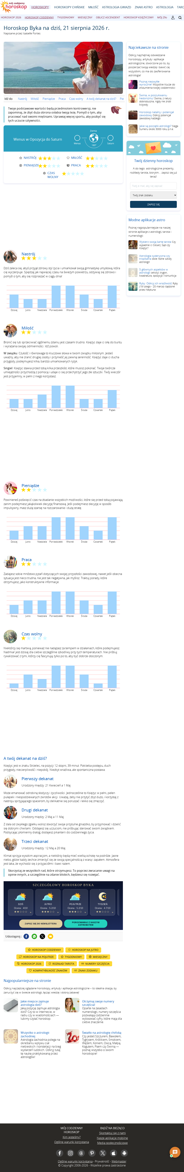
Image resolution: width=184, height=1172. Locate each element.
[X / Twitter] (103, 1153)
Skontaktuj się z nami (112, 1133)
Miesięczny (85, 17)
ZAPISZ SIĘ (153, 204)
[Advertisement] (63, 214)
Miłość (93, 7)
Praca (62, 99)
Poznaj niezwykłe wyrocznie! (157, 84)
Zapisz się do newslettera (41, 924)
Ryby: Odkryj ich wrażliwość (158, 286)
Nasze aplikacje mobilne (112, 1138)
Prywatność (102, 1161)
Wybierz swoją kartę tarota (157, 245)
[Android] (124, 1153)
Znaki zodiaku (87, 970)
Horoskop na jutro (85, 950)
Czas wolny (76, 99)
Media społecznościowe (112, 1143)
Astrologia (164, 7)
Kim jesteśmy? (72, 1137)
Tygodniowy (65, 17)
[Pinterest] (92, 1153)
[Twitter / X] (42, 936)
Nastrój (22, 99)
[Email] (50, 936)
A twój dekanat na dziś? (101, 99)
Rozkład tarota (63, 963)
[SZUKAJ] (180, 17)
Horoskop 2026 (11, 17)
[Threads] (81, 1153)
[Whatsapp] (34, 936)
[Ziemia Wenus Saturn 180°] (94, 149)
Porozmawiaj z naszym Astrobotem (85, 923)
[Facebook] (26, 936)
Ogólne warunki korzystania (71, 1142)
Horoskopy (40, 7)
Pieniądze (49, 99)
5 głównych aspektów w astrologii (157, 272)
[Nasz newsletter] (173, 17)
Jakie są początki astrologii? (158, 127)
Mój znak (163, 17)
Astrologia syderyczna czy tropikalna (155, 259)
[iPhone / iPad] (113, 1153)
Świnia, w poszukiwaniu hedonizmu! (155, 99)
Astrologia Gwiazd (116, 7)
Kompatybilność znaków (50, 970)
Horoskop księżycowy (139, 17)
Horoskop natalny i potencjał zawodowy (156, 115)
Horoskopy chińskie (69, 7)
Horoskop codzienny (39, 17)
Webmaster (119, 1161)
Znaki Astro (144, 7)
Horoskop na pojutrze (38, 957)
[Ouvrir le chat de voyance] (175, 1152)
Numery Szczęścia (97, 963)
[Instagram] (70, 1153)
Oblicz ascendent (108, 17)
